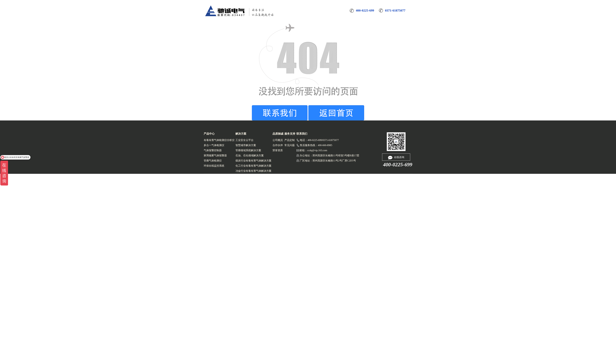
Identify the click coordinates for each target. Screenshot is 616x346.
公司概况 (278, 140)
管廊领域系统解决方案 (248, 150)
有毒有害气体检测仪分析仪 (219, 140)
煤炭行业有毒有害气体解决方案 (253, 160)
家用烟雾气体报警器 (215, 155)
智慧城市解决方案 (245, 145)
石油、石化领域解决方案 (249, 155)
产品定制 (289, 140)
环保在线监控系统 (214, 165)
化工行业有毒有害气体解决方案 (253, 165)
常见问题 (289, 145)
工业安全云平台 (244, 140)
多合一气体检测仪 (214, 145)
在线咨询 (399, 157)
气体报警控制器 (213, 150)
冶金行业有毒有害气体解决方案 (253, 170)
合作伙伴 (278, 145)
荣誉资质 (278, 150)
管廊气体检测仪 (213, 160)
